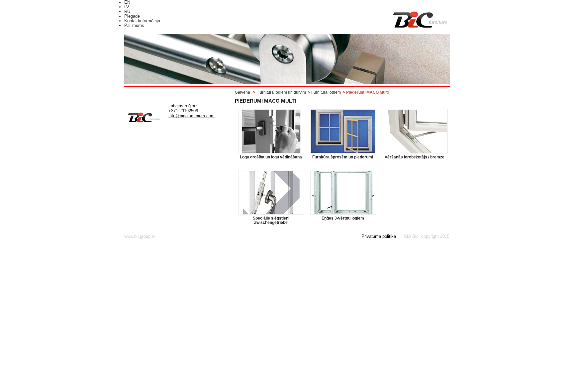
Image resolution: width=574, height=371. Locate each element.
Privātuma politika (378, 236)
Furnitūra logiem (326, 92)
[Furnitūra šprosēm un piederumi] (343, 131)
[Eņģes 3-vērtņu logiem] (343, 192)
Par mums (134, 25)
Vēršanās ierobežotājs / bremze (414, 157)
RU (127, 11)
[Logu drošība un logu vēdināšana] (271, 131)
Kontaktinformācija (142, 20)
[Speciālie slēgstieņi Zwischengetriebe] (271, 192)
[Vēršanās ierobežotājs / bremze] (415, 131)
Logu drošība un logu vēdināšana (271, 157)
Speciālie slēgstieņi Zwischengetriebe (271, 220)
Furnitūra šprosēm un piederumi (342, 157)
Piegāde (132, 16)
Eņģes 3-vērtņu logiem (343, 218)
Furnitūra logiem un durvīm (281, 92)
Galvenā (242, 92)
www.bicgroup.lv (139, 236)
